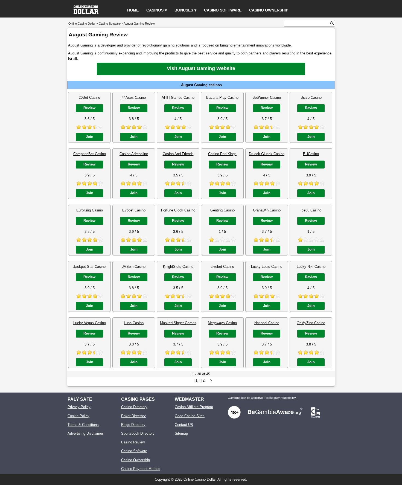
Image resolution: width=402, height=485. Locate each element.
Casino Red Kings (222, 154)
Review (89, 108)
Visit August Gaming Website (201, 68)
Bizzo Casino (311, 97)
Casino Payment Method (140, 469)
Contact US (184, 425)
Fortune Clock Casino (178, 210)
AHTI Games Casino (178, 97)
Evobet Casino (133, 210)
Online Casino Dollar (199, 479)
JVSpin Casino (133, 267)
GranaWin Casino (267, 210)
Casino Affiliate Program (194, 407)
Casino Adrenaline (134, 154)
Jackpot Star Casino (89, 267)
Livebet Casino (222, 267)
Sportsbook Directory (138, 433)
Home (133, 10)
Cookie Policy (78, 416)
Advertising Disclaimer (85, 433)
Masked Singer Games (178, 323)
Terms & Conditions (83, 425)
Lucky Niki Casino (311, 267)
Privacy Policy (79, 407)
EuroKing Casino (89, 210)
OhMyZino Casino (311, 323)
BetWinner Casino (266, 97)
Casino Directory (134, 407)
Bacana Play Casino (222, 97)
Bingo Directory (133, 425)
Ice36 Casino (311, 210)
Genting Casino (222, 210)
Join (89, 137)
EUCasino (311, 154)
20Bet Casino (89, 97)
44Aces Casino (134, 97)
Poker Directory (133, 416)
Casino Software (222, 10)
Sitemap (181, 433)
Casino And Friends (178, 154)
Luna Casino (134, 323)
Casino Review (133, 442)
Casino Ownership (268, 10)
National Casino (266, 323)
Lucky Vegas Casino (89, 323)
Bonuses (183, 10)
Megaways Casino (222, 323)
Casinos (155, 10)
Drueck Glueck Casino (266, 154)
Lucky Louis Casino (266, 267)
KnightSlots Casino (178, 267)
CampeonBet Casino (89, 154)
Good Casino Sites (190, 416)
